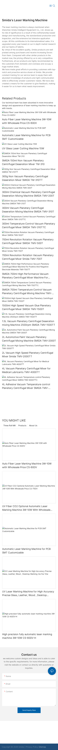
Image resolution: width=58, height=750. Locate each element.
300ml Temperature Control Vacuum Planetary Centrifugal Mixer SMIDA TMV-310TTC (28, 225)
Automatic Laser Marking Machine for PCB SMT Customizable (26, 137)
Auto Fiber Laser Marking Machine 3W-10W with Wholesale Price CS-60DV (26, 121)
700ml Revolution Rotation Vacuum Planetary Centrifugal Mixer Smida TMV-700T (28, 257)
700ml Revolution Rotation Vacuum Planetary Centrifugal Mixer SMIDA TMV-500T (28, 241)
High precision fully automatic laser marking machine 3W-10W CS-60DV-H (27, 636)
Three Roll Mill (9, 425)
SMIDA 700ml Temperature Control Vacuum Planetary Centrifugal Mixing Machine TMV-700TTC (27, 291)
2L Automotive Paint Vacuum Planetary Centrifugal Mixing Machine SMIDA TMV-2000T (29, 339)
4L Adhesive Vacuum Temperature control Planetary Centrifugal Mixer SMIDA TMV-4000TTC (26, 386)
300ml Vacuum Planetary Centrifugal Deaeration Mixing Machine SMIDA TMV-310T (28, 210)
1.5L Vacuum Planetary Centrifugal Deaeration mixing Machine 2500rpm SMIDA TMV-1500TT (28, 323)
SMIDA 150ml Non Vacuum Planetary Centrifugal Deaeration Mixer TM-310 (23, 162)
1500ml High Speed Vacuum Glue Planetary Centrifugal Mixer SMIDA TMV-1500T (26, 307)
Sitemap (42, 747)
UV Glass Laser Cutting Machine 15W (23, 148)
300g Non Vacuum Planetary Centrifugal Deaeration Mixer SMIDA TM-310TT (25, 178)
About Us (33, 425)
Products (22, 425)
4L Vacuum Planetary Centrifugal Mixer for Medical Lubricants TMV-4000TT (26, 370)
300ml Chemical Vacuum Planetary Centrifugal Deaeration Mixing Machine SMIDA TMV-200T (28, 194)
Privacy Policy (32, 747)
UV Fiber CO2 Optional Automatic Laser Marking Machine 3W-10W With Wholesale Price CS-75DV (26, 508)
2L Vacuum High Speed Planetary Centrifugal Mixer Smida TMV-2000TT (27, 354)
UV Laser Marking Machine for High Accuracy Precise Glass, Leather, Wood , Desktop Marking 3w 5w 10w (28, 593)
